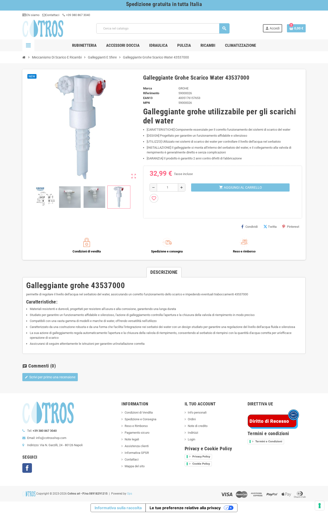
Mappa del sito (135, 466)
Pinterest (293, 226)
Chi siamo (32, 15)
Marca (147, 88)
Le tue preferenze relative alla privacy (185, 507)
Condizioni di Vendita (139, 412)
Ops (129, 493)
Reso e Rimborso (136, 426)
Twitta (272, 226)
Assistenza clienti (137, 446)
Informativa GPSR (137, 453)
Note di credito (197, 426)
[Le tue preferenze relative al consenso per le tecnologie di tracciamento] (319, 505)
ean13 (147, 98)
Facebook (27, 468)
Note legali (132, 439)
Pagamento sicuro (137, 432)
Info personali (197, 412)
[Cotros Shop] (42, 28)
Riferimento (151, 93)
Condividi (251, 226)
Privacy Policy (201, 456)
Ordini (192, 419)
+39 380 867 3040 (76, 15)
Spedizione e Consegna (140, 419)
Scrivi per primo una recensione (50, 377)
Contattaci (52, 15)
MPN (146, 103)
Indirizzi (193, 432)
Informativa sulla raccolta (118, 507)
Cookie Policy (201, 463)
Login (191, 439)
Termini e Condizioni (268, 441)
